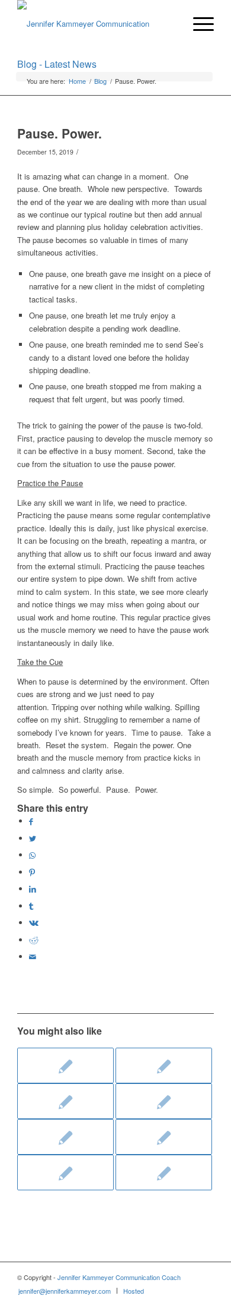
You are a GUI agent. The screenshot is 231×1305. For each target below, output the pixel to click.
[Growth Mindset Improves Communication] (164, 1101)
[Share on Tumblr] (31, 906)
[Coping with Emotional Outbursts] (164, 1172)
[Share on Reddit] (33, 939)
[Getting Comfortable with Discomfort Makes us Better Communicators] (65, 1065)
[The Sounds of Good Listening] (164, 1137)
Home (77, 81)
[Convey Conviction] (65, 1172)
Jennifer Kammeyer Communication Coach (119, 1277)
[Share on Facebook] (31, 821)
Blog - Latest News (57, 64)
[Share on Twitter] (32, 838)
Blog (100, 81)
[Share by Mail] (32, 956)
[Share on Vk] (33, 922)
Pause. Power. (59, 133)
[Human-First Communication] (65, 1137)
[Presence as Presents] (65, 1101)
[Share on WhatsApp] (32, 854)
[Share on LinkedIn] (32, 888)
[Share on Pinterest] (32, 872)
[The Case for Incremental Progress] (164, 1065)
